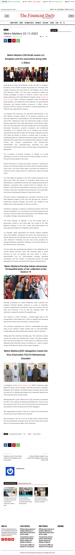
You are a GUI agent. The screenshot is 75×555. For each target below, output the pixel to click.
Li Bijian (29, 434)
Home (5, 27)
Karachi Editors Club (24, 385)
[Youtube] (12, 539)
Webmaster (8, 36)
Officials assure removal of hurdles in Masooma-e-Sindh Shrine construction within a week (10, 501)
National (11, 27)
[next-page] (8, 509)
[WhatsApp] (18, 40)
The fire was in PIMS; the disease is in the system (27, 545)
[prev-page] (5, 509)
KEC (24, 434)
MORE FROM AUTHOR (24, 483)
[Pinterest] (14, 40)
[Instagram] (6, 539)
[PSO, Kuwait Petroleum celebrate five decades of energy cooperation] (41, 491)
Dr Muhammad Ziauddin (15, 434)
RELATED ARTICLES (10, 483)
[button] (64, 23)
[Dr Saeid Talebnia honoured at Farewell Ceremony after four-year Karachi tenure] (25, 491)
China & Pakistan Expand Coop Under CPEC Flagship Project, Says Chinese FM (37, 458)
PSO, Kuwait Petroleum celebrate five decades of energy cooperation (41, 499)
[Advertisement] (25, 48)
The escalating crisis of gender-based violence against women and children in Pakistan (27, 539)
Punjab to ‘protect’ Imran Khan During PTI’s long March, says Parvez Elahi (13, 458)
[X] (10, 40)
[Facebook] (5, 40)
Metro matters (37, 434)
